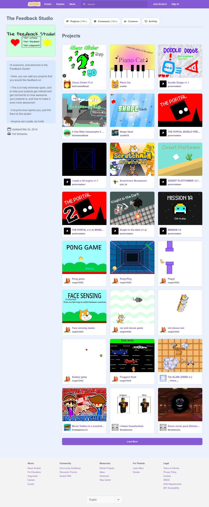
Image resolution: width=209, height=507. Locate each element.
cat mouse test (176, 328)
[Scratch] (34, 4)
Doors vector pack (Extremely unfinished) (184, 426)
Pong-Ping (126, 278)
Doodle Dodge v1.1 (178, 82)
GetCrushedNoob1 (80, 86)
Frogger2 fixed (128, 376)
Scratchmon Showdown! (133, 180)
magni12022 (77, 282)
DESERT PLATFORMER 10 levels (184, 180)
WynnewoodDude (80, 135)
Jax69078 (124, 135)
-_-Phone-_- (173, 380)
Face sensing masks (83, 328)
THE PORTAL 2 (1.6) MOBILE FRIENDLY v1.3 (88, 229)
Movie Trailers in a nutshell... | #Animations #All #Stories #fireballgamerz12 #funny (88, 426)
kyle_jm (123, 184)
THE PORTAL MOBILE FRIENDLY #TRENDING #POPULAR (184, 131)
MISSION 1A (174, 229)
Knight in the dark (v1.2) (133, 229)
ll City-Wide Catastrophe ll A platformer (88, 131)
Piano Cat (125, 82)
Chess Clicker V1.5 (82, 82)
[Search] (84, 4)
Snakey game (79, 376)
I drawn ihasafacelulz (131, 426)
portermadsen (174, 86)
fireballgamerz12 (80, 429)
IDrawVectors (126, 429)
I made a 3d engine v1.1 (85, 180)
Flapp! (171, 278)
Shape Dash (126, 131)
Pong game (78, 278)
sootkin (123, 86)
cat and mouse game (131, 328)
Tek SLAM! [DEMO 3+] (180, 376)
